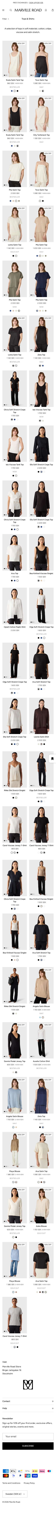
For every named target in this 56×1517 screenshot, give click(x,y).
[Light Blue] (40, 1017)
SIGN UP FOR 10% (36, 3)
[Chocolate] (41, 744)
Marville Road (14, 1502)
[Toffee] (16, 1182)
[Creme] (15, 91)
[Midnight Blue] (12, 91)
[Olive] (46, 1292)
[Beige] (13, 201)
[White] (12, 853)
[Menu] (3, 10)
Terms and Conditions (11, 1483)
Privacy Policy (29, 1483)
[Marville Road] (28, 9)
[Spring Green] (19, 201)
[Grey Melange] (15, 853)
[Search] (11, 10)
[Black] (17, 91)
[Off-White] (17, 420)
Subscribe (28, 1446)
